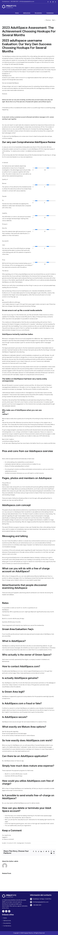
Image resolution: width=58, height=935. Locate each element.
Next (53, 20)
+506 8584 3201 (37, 905)
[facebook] (3, 911)
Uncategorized (20, 843)
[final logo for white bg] (9, 894)
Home (5, 918)
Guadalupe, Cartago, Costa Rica (42, 899)
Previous (48, 20)
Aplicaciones (7, 920)
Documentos (7, 923)
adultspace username (26, 40)
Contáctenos (7, 925)
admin (4, 843)
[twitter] (6, 911)
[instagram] (9, 911)
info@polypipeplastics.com (26, 1)
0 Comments (28, 843)
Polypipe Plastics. (28, 933)
